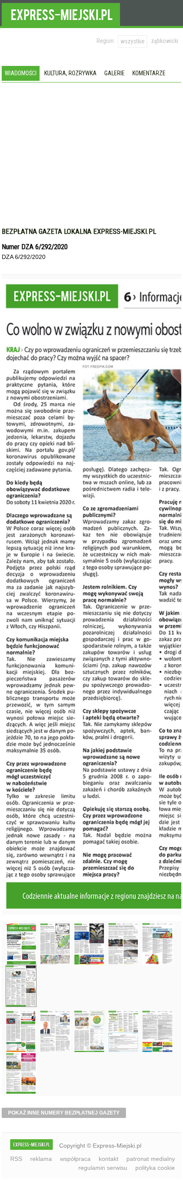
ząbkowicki (164, 40)
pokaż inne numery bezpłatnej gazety (64, 1113)
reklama (41, 1158)
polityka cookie (155, 1167)
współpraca (75, 1158)
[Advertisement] (91, 159)
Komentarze (149, 73)
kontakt (108, 1158)
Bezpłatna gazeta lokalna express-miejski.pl (79, 231)
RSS (16, 1158)
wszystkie (132, 41)
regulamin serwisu (102, 1167)
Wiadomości (21, 73)
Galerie (114, 73)
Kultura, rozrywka (70, 73)
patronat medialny (150, 1158)
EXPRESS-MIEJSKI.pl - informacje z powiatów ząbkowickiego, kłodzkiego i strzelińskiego (61, 13)
